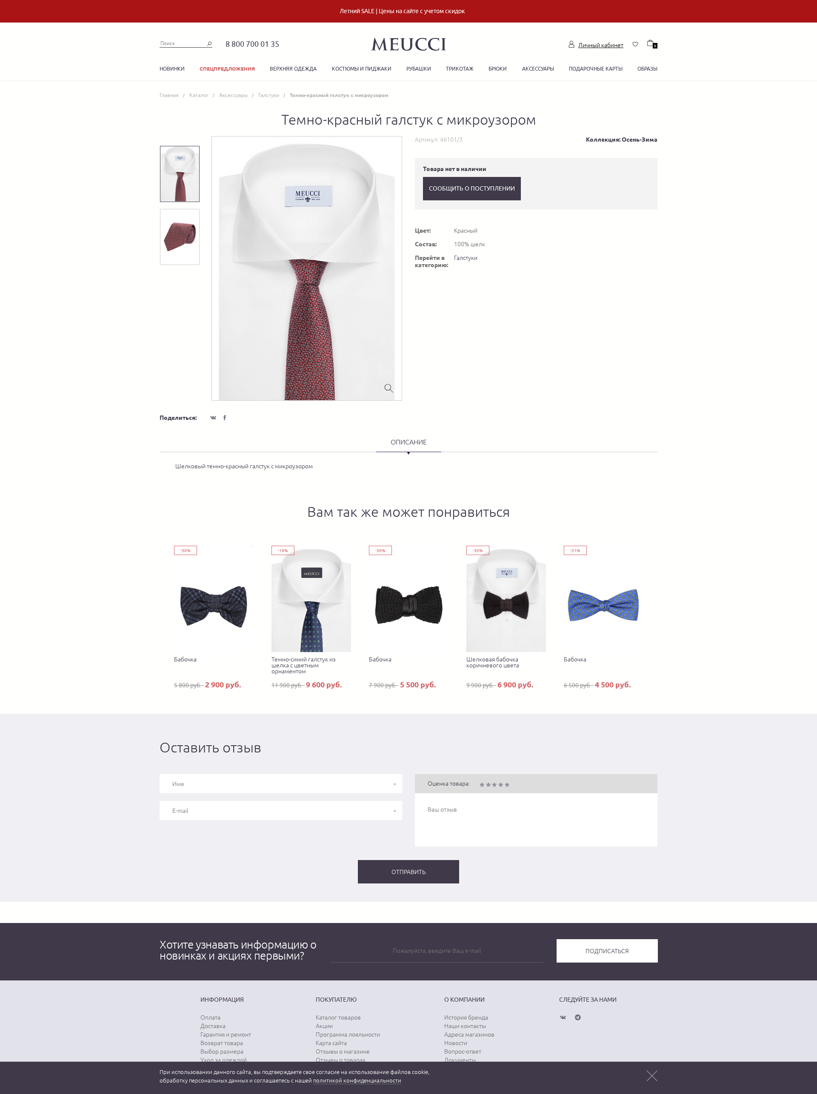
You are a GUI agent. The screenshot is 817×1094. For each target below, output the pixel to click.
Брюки (497, 69)
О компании (464, 999)
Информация (222, 999)
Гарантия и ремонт (225, 1034)
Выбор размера (221, 1051)
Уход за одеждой (223, 1060)
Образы (647, 69)
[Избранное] (635, 44)
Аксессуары (538, 69)
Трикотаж (460, 69)
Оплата (210, 1017)
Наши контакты (465, 1026)
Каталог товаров (338, 1017)
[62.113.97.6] (408, 43)
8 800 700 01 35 (252, 44)
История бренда (466, 1017)
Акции (324, 1026)
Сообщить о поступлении (472, 188)
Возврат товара (221, 1043)
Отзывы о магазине (343, 1051)
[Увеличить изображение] (388, 387)
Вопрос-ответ (462, 1051)
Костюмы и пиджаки (361, 69)
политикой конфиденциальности (357, 1080)
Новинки (172, 69)
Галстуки (465, 257)
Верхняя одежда (293, 69)
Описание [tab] (409, 442)
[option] (307, 268)
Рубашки (418, 69)
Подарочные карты (596, 69)
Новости (455, 1043)
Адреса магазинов (469, 1034)
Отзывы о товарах (341, 1060)
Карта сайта (331, 1043)
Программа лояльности (348, 1034)
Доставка (213, 1026)
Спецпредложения (227, 68)
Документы (460, 1060)
